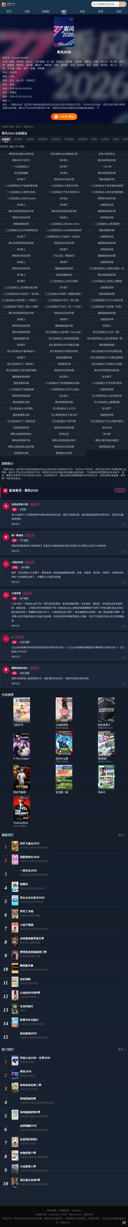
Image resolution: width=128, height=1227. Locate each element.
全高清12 (56, 139)
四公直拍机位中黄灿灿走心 (21, 351)
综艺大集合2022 (29, 843)
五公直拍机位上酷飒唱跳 (107, 402)
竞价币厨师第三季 (23, 792)
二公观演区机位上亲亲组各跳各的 (64, 230)
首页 (9, 11)
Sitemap (76, 1210)
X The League (21, 758)
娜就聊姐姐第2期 (107, 243)
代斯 (56, 65)
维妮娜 (41, 68)
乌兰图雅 (39, 61)
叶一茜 (50, 61)
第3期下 (64, 204)
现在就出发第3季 (30, 1180)
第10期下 (107, 376)
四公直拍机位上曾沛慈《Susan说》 (64, 332)
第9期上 (107, 325)
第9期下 (21, 357)
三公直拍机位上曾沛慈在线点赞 (21, 287)
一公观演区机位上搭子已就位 (64, 389)
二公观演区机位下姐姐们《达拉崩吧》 (64, 236)
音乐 (12, 80)
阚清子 (38, 65)
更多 (120, 835)
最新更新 (64, 1210)
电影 (27, 11)
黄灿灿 (104, 65)
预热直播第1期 (106, 179)
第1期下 (64, 166)
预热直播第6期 (106, 294)
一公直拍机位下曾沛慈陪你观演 (106, 185)
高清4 (116, 139)
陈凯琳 (48, 65)
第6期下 (64, 262)
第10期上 (64, 376)
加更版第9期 (106, 414)
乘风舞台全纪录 (64, 453)
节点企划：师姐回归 (64, 255)
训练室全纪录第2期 (64, 243)
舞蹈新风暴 (26, 965)
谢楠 (32, 68)
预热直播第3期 (106, 230)
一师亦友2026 (28, 870)
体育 (100, 11)
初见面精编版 (21, 173)
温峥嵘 (10, 65)
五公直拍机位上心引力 (64, 408)
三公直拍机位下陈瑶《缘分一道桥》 (21, 306)
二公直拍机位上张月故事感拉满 (21, 230)
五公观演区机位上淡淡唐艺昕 (107, 395)
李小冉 (113, 61)
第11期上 (64, 395)
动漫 (82, 11)
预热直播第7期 (21, 338)
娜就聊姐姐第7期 (64, 325)
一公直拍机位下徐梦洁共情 (64, 185)
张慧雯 (80, 65)
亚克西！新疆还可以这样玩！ (72, 792)
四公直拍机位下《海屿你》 (21, 364)
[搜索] (122, 4)
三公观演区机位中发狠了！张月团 (21, 294)
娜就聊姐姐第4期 (107, 255)
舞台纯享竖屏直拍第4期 (21, 313)
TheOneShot (20, 822)
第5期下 (64, 249)
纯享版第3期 (106, 217)
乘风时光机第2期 (21, 217)
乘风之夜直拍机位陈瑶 (106, 440)
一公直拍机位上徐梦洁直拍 (21, 192)
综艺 (64, 11)
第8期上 (21, 319)
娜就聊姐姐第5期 (64, 268)
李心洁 (104, 61)
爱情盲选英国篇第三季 (33, 952)
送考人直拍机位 (107, 153)
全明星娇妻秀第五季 (32, 938)
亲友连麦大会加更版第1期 (64, 153)
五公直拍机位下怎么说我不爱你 (106, 421)
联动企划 (64, 434)
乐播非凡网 (7, 126)
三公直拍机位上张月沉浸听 (64, 281)
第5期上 (21, 249)
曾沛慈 (69, 61)
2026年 (13, 72)
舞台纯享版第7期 (21, 440)
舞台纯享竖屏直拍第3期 (21, 243)
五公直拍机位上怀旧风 (21, 408)
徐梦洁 (87, 61)
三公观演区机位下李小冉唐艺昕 (106, 300)
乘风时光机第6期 (21, 395)
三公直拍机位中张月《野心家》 (64, 300)
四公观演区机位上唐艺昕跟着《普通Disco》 (107, 338)
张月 (88, 65)
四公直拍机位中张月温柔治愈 (107, 351)
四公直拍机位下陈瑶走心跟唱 (107, 364)
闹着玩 (24, 884)
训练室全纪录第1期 (64, 179)
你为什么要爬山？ (66, 758)
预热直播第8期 (106, 344)
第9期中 (21, 344)
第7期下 (64, 287)
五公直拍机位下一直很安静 (21, 421)
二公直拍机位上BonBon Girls (64, 223)
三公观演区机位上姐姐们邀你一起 (106, 268)
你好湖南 (25, 979)
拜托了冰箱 (26, 911)
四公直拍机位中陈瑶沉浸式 (64, 351)
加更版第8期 (106, 389)
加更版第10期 (21, 453)
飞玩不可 (18, 724)
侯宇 (26, 68)
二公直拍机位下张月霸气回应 (107, 383)
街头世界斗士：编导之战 (112, 724)
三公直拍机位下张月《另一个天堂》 (64, 306)
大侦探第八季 (28, 1166)
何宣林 (64, 65)
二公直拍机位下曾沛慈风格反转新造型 (64, 383)
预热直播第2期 (21, 223)
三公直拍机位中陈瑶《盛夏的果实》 (64, 294)
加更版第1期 (106, 204)
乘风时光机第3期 (21, 255)
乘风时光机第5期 (21, 325)
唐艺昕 (29, 65)
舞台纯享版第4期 (107, 274)
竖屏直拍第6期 (21, 427)
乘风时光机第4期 (21, 268)
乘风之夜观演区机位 (21, 434)
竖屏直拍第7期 (106, 446)
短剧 (119, 11)
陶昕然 (20, 65)
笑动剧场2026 (28, 1033)
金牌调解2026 (28, 1125)
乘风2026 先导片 (21, 160)
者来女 (59, 61)
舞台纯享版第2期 (107, 173)
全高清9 (30, 139)
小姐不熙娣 (26, 924)
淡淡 (18, 68)
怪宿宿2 (102, 758)
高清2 (94, 139)
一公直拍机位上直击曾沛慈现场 (106, 192)
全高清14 (83, 139)
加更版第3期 (106, 249)
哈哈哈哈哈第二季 (30, 1085)
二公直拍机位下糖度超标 (21, 389)
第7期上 (21, 274)
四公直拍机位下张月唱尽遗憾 (21, 370)
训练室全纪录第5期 (64, 427)
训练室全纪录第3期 (64, 313)
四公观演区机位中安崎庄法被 (64, 344)
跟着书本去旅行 (29, 1019)
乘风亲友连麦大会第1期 (21, 153)
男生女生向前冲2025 (32, 897)
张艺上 (113, 65)
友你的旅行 (26, 1006)
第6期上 (21, 262)
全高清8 (18, 139)
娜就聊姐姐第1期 (107, 211)
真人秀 (20, 80)
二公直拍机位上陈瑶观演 (107, 223)
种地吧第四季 (28, 1098)
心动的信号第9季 (65, 724)
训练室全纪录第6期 (64, 446)
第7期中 (21, 281)
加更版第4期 (106, 262)
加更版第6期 (106, 319)
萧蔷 (12, 61)
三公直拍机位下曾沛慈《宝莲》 (106, 306)
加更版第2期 (106, 236)
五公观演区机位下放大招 (64, 414)
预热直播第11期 (21, 414)
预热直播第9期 (64, 357)
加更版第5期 (106, 287)
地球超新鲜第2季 (30, 1112)
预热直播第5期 (21, 383)
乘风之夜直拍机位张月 (64, 440)
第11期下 (107, 408)
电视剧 (46, 11)
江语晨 (78, 61)
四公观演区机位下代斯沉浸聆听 (106, 357)
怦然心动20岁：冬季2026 (35, 1057)
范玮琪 (20, 61)
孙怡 (72, 65)
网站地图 (51, 1210)
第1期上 (64, 160)
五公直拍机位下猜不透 (64, 421)
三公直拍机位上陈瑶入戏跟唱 (107, 281)
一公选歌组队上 (21, 166)
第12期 (106, 434)
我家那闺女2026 (29, 857)
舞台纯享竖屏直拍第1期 (21, 211)
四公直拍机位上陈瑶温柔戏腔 (64, 338)
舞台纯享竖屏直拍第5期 (106, 370)
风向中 (102, 792)
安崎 (96, 61)
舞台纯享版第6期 (64, 402)
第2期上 (64, 173)
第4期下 (21, 236)
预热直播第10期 (21, 402)
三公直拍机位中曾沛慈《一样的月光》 (21, 300)
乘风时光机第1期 (107, 198)
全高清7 (6, 139)
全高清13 (69, 139)
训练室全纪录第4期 (64, 370)
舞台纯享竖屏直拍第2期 (64, 211)
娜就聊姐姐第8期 (21, 376)
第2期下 (21, 179)
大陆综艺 (30, 80)
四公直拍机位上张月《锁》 (107, 332)
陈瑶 (96, 65)
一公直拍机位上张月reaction (21, 198)
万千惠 (10, 68)
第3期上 (21, 204)
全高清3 (105, 139)
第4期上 (64, 217)
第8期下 (64, 319)
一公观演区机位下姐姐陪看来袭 (21, 185)
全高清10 (43, 139)
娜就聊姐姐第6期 (107, 313)
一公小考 (107, 166)
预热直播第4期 (64, 274)
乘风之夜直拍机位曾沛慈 (21, 446)
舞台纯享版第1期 (107, 160)
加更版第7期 (64, 364)
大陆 (12, 76)
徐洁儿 (29, 61)
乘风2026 (25, 1071)
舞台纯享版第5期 (21, 332)
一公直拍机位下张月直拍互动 (64, 192)
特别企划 (107, 427)
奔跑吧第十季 (28, 1152)
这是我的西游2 (29, 1139)
